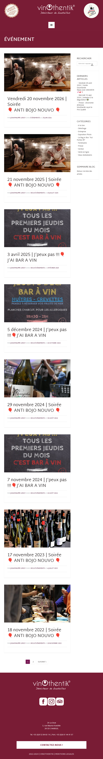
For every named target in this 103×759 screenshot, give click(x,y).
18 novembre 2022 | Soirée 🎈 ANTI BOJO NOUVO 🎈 (34, 633)
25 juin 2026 (47, 117)
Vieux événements (37, 193)
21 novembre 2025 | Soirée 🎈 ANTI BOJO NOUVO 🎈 (34, 183)
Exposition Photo (84, 135)
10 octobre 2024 (53, 343)
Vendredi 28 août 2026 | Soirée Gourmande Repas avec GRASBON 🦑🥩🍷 (85, 87)
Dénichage (82, 128)
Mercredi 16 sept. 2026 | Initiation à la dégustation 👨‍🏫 (85, 97)
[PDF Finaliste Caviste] (18, 10)
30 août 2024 (52, 418)
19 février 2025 (53, 268)
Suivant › (42, 662)
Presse (80, 146)
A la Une (81, 125)
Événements (35, 117)
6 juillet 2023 (52, 568)
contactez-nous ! (51, 745)
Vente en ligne (83, 152)
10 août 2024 (52, 493)
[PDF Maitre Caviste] (84, 10)
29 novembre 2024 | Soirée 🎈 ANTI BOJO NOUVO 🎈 (34, 408)
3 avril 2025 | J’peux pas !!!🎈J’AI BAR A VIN (36, 258)
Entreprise (82, 131)
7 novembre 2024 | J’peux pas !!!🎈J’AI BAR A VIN (37, 483)
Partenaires (82, 143)
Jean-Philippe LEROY (18, 117)
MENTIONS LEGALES (64, 754)
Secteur (81, 149)
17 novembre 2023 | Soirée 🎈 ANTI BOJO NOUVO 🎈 (34, 558)
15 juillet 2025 (52, 193)
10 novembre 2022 (54, 643)
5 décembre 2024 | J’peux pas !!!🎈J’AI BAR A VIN (37, 333)
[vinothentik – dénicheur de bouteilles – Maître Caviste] (51, 10)
